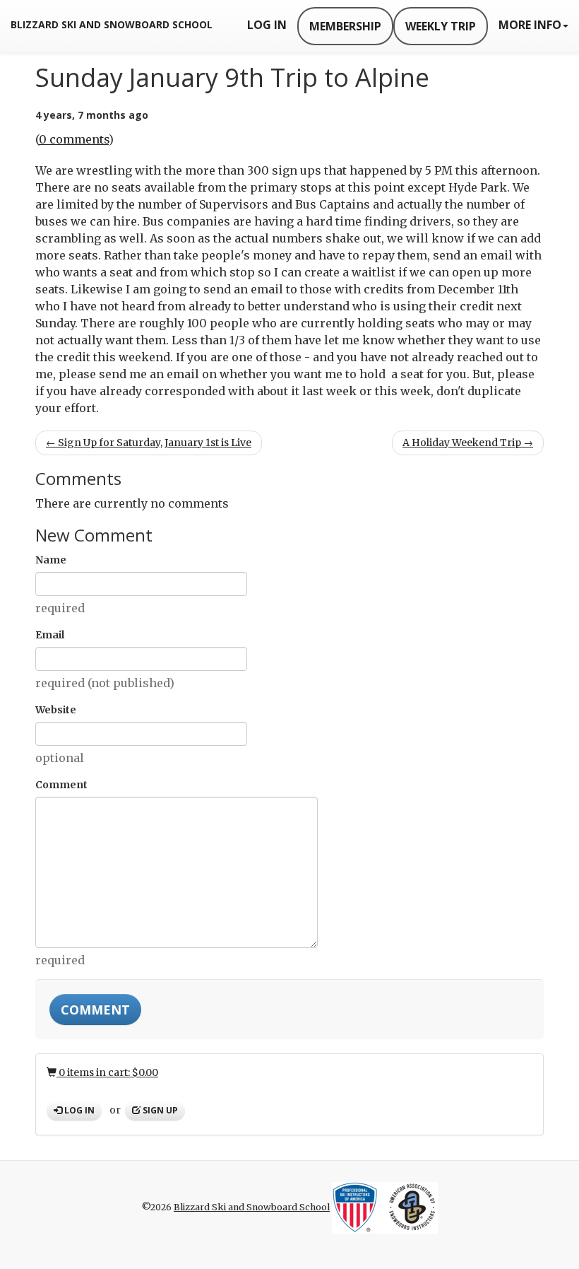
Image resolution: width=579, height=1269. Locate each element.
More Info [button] (530, 25)
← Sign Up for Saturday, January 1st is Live (148, 442)
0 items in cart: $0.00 (107, 1072)
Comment (61, 784)
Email (49, 634)
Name (50, 560)
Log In (267, 25)
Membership (345, 26)
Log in (78, 1110)
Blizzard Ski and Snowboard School (112, 24)
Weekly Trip (440, 26)
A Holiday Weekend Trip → (467, 442)
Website (55, 709)
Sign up (159, 1110)
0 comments (74, 139)
